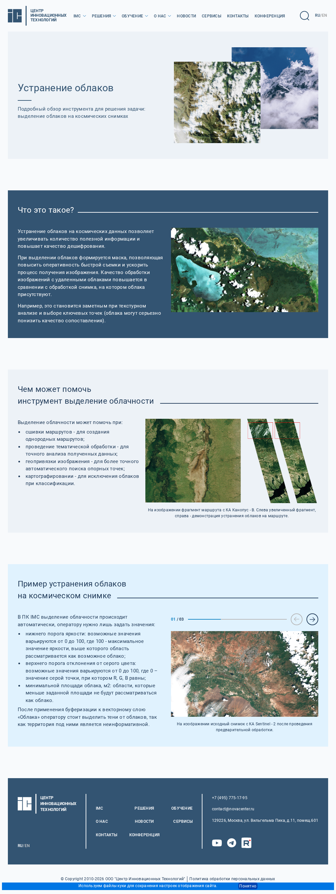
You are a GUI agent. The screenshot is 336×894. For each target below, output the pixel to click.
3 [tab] (270, 619)
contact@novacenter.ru (233, 809)
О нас (160, 16)
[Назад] (297, 619)
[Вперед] (312, 619)
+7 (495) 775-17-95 (229, 798)
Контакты (238, 16)
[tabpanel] (244, 682)
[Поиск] (304, 16)
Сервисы (211, 16)
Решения (101, 16)
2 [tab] (237, 619)
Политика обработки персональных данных (232, 879)
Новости (186, 16)
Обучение (132, 16)
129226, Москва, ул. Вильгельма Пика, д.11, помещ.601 (265, 820)
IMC (77, 16)
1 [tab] (204, 619)
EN (324, 15)
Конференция (270, 16)
